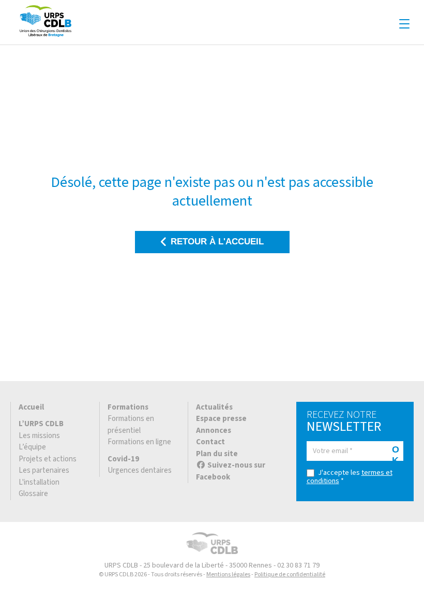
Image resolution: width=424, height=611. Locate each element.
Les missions (39, 435)
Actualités (214, 407)
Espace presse (221, 418)
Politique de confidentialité (289, 574)
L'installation (39, 482)
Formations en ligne (139, 442)
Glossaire (33, 493)
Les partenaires (44, 470)
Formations (128, 407)
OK (395, 452)
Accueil (31, 407)
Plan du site (217, 453)
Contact (210, 442)
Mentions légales (228, 574)
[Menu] (404, 24)
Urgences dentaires (140, 470)
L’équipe (32, 447)
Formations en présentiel (131, 424)
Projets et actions (48, 459)
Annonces (213, 430)
